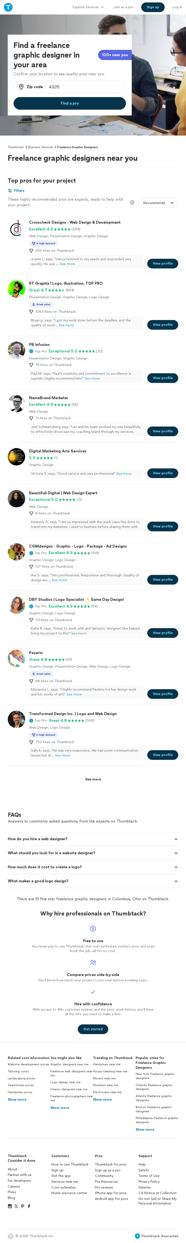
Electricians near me (107, 1092)
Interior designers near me (68, 1089)
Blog (11, 1198)
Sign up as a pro (108, 1170)
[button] (38, 351)
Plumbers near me (105, 1085)
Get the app (61, 1176)
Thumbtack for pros (111, 1164)
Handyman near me (106, 1064)
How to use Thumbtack (69, 1164)
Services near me (64, 1182)
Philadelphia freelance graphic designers (157, 1120)
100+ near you (115, 55)
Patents (145, 1187)
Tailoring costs (18, 1071)
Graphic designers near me (69, 1064)
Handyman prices (20, 1092)
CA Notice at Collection (158, 1193)
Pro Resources (106, 1182)
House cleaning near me (110, 1071)
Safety (144, 1170)
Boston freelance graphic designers (154, 1109)
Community (104, 1176)
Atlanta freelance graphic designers (154, 1098)
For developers (19, 1181)
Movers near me (104, 1078)
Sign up (57, 1170)
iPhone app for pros (111, 1193)
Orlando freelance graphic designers (154, 1087)
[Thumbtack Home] (8, 7)
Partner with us (19, 1175)
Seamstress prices (21, 1085)
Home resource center (69, 1193)
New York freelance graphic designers (155, 1076)
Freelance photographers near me (71, 1098)
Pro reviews (104, 1187)
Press (12, 1192)
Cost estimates (63, 1187)
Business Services (40, 147)
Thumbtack (16, 147)
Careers (14, 1186)
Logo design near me (65, 1082)
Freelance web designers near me (71, 1073)
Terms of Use (149, 1176)
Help (142, 1164)
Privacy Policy (149, 1182)
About (12, 1169)
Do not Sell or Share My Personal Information (158, 1201)
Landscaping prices (21, 1078)
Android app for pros (111, 1199)
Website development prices (28, 1064)
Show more (17, 1100)
